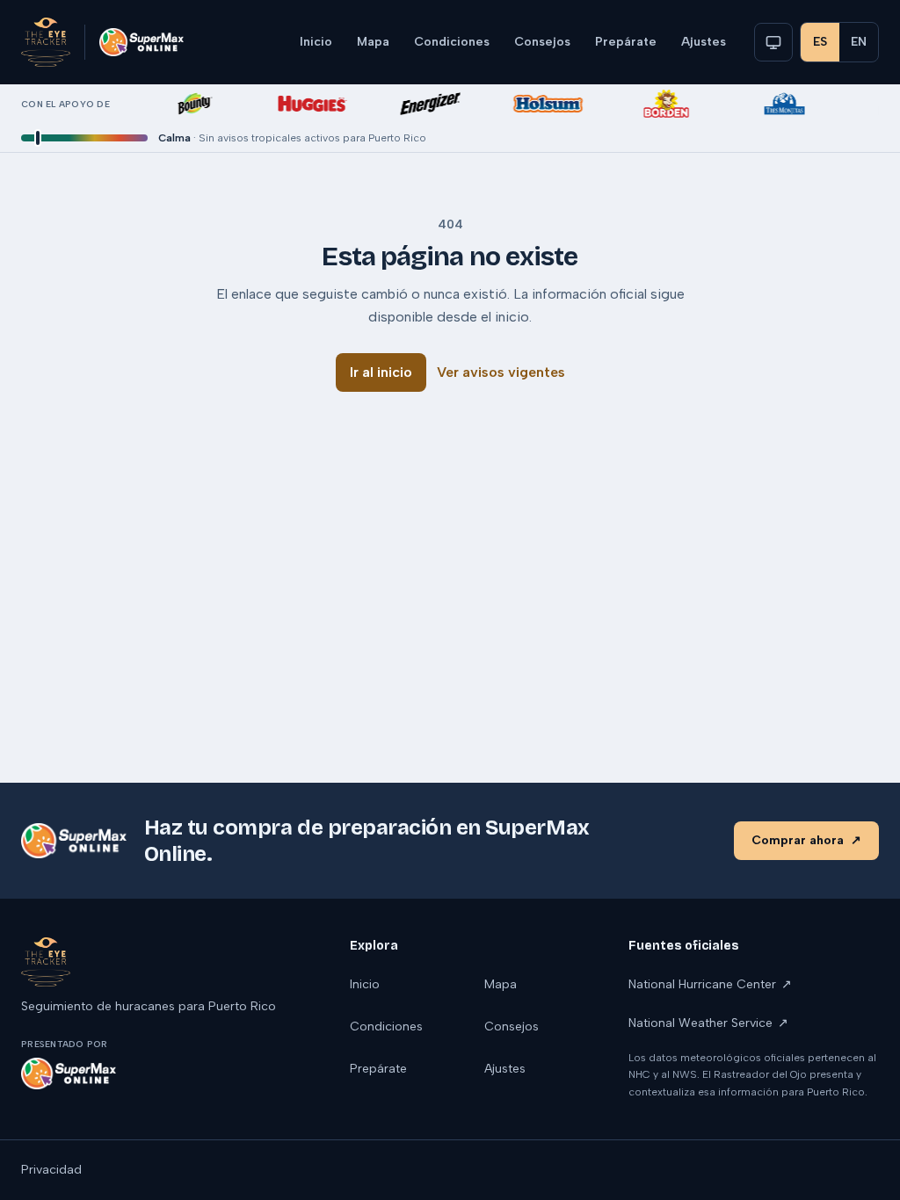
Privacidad (51, 1169)
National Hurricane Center (710, 984)
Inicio (316, 41)
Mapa (373, 41)
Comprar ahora (806, 840)
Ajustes (703, 41)
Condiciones (452, 41)
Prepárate (626, 41)
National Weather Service (708, 1023)
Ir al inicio (381, 372)
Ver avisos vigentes (501, 372)
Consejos (542, 41)
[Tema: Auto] (773, 42)
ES (820, 41)
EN (859, 41)
